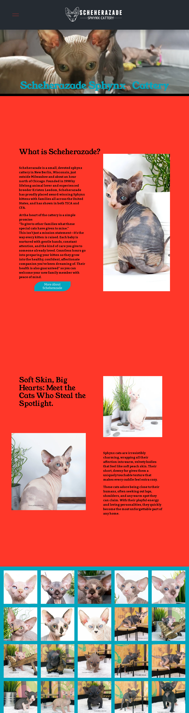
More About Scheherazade (52, 286)
